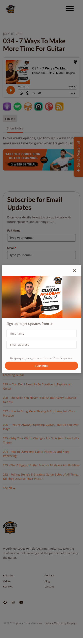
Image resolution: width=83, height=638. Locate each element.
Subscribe (41, 366)
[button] (75, 270)
